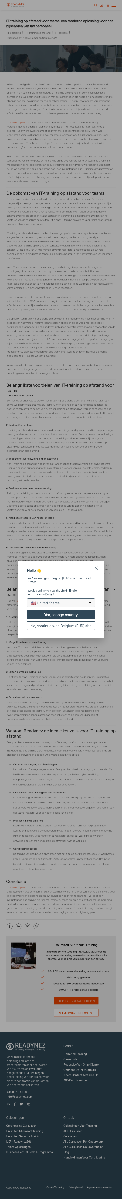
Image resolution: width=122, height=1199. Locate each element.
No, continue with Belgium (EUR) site (61, 626)
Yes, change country (61, 614)
